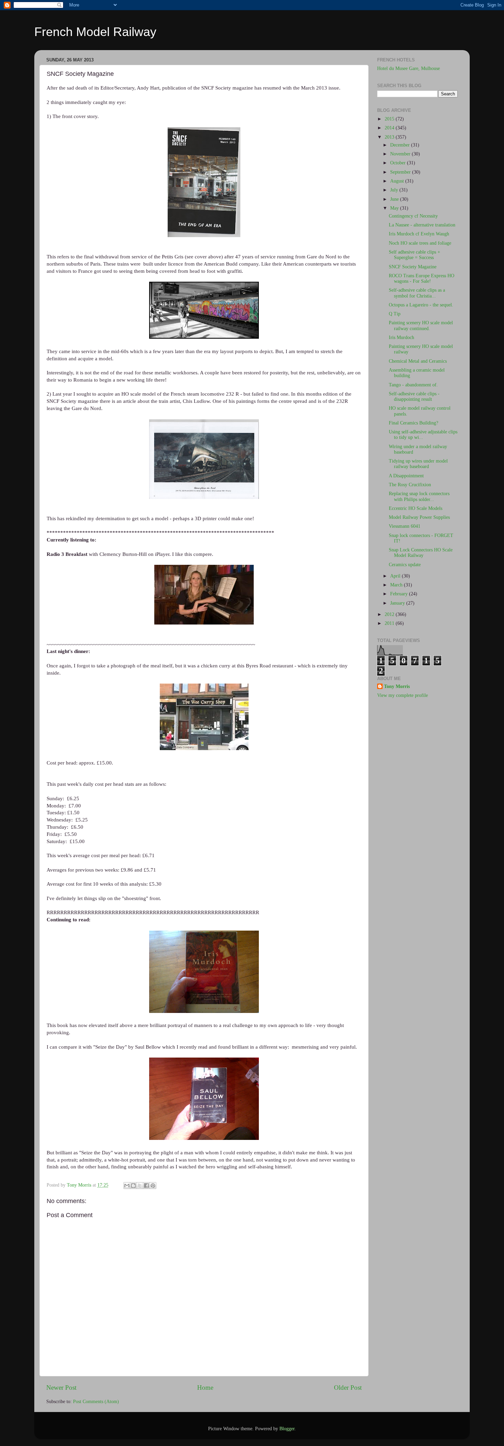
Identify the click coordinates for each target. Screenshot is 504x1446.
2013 (390, 137)
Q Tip (394, 313)
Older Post (348, 1387)
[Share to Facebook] (146, 1185)
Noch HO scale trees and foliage (420, 243)
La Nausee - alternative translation (422, 225)
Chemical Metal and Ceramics (418, 361)
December (400, 145)
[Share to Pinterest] (152, 1185)
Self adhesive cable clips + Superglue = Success (414, 254)
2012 (390, 614)
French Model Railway (95, 32)
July (394, 190)
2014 (390, 127)
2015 (390, 118)
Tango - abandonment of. (413, 384)
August (397, 181)
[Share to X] (139, 1185)
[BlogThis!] (133, 1185)
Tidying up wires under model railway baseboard (418, 463)
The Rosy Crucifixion (410, 484)
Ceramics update (405, 564)
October (398, 162)
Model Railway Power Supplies (419, 517)
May (395, 208)
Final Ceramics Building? (413, 422)
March (397, 584)
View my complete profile (402, 695)
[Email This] (126, 1185)
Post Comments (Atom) (96, 1401)
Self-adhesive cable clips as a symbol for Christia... (417, 293)
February (399, 593)
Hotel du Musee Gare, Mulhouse (408, 68)
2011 (390, 623)
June (395, 199)
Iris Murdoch (401, 337)
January (398, 603)
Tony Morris (397, 686)
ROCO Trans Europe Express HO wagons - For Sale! (421, 278)
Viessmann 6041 (404, 526)
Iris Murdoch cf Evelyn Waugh (419, 233)
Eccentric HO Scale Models (415, 508)
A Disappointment (406, 475)
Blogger (287, 1428)
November (401, 153)
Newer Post (61, 1387)
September (401, 172)
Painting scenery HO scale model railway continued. (421, 325)
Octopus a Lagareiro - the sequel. (421, 304)
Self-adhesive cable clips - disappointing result (414, 396)
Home (205, 1387)
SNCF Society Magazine (412, 266)
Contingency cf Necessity (413, 216)
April (396, 576)
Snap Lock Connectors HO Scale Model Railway (421, 552)
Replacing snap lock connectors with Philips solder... (419, 496)
